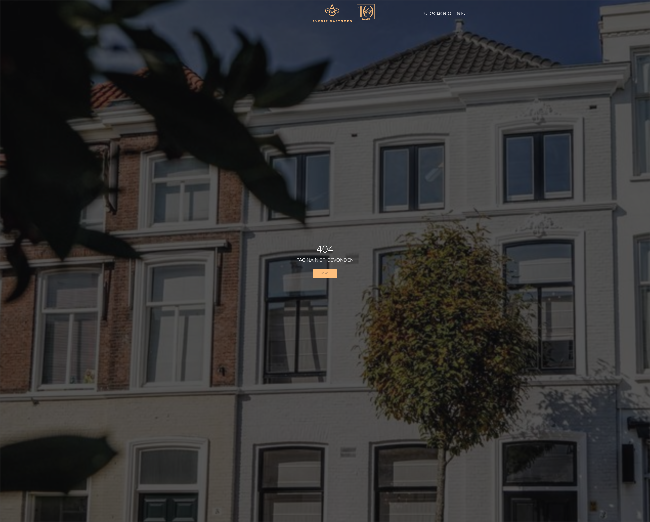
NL (463, 14)
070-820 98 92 (440, 13)
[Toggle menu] (176, 13)
